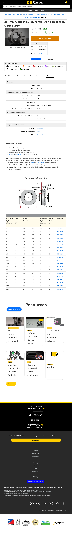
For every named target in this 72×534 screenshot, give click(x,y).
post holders (41, 162)
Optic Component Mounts (59, 14)
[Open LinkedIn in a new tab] (51, 504)
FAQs (35, 468)
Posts (10, 154)
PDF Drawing (39, 66)
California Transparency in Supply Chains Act (16, 493)
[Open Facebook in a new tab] (32, 504)
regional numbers (38, 411)
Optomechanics (17, 14)
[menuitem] (4, 2)
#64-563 (60, 267)
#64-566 (60, 276)
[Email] (42, 17)
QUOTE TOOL (34, 425)
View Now (15, 337)
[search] (36, 6)
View (38, 131)
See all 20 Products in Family (33, 17)
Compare (49, 59)
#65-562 (60, 263)
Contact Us (42, 10)
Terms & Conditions (26, 490)
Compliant (40, 128)
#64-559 (60, 254)
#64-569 (60, 286)
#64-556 (60, 244)
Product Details (22, 76)
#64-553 (60, 235)
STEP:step (27, 66)
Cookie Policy (16, 490)
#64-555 (60, 241)
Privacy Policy (8, 490)
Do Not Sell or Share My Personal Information (39, 491)
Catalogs (35, 477)
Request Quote (41, 53)
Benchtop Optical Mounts (29, 14)
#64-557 (60, 247)
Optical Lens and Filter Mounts (44, 14)
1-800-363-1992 (34, 408)
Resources (50, 76)
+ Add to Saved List (35, 59)
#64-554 (60, 238)
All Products (8, 14)
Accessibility (35, 490)
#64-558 (60, 251)
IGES (48, 66)
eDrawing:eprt (58, 66)
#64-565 (60, 273)
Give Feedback (35, 471)
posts (32, 162)
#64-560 (60, 257)
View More (11, 384)
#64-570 (60, 289)
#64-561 (59, 260)
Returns (35, 465)
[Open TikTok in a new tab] (63, 504)
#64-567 (60, 279)
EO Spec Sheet (13, 69)
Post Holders (19, 154)
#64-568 (60, 283)
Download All (26, 69)
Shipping (35, 463)
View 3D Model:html (14, 66)
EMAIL (37, 420)
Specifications (9, 76)
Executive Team (35, 453)
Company (35, 450)
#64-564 (60, 270)
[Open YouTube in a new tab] (45, 504)
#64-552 (60, 231)
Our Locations (35, 456)
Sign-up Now (36, 440)
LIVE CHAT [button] (37, 415)
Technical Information (37, 76)
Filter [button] (10, 309)
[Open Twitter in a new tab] (38, 504)
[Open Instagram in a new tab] (57, 504)
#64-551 (59, 228)
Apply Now (34, 481)
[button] (43, 17)
